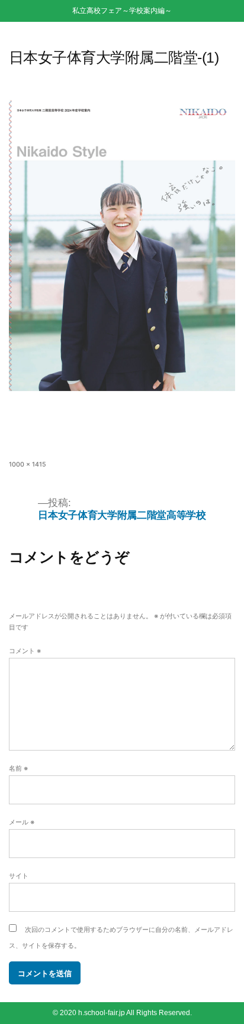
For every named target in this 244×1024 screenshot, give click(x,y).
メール (21, 822)
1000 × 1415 (27, 464)
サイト (18, 876)
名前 (18, 768)
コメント (25, 651)
